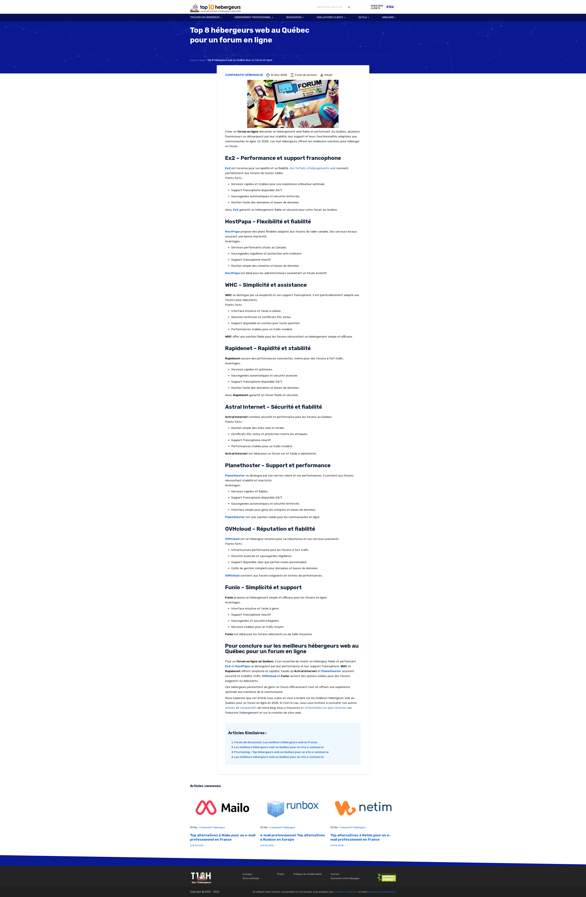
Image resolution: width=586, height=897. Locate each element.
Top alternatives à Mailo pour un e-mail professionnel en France (222, 837)
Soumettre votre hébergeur (345, 878)
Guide (202, 60)
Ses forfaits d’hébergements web (313, 168)
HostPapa (232, 231)
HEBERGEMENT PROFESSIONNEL (252, 17)
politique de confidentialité (382, 891)
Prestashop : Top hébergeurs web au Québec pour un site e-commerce (281, 752)
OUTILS (362, 17)
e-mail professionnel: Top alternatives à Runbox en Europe (292, 837)
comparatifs (248, 708)
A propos (247, 874)
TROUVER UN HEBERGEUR (204, 17)
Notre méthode (251, 878)
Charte (280, 874)
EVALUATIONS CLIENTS (330, 17)
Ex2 (228, 168)
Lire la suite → (198, 845)
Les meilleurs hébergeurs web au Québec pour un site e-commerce (279, 747)
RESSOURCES (294, 17)
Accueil (193, 60)
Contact (335, 874)
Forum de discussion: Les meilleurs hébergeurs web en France (275, 742)
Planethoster (235, 475)
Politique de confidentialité (307, 874)
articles (230, 708)
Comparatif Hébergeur (244, 75)
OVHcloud (232, 539)
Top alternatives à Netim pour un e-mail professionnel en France (360, 837)
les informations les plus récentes (324, 708)
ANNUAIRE (388, 17)
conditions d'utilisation (346, 891)
